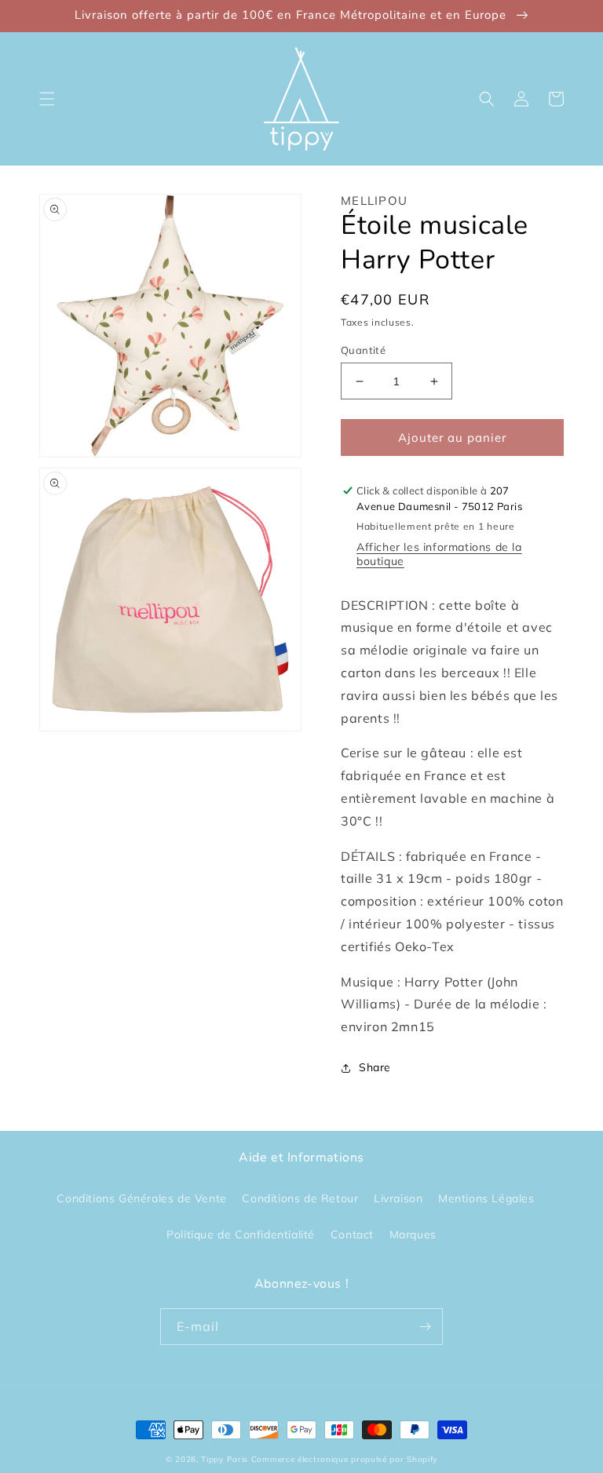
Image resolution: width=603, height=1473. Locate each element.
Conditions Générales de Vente (141, 1198)
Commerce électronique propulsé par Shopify (344, 1459)
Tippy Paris (224, 1459)
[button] (47, 99)
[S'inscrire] (424, 1326)
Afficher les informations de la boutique (439, 554)
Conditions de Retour (300, 1198)
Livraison (398, 1198)
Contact (352, 1234)
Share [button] (375, 1067)
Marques (413, 1234)
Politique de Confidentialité (240, 1234)
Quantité (363, 350)
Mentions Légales (486, 1198)
